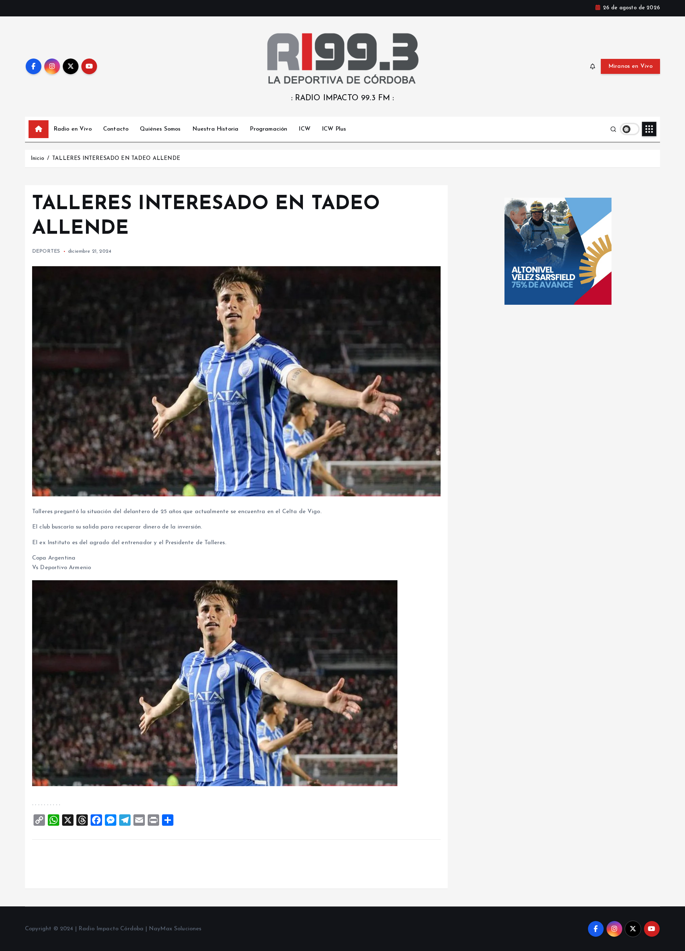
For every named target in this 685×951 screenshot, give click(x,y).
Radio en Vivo (73, 129)
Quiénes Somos (160, 129)
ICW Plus (334, 129)
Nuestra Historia (215, 129)
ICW (304, 129)
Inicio (37, 158)
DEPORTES (46, 251)
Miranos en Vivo (630, 66)
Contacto (115, 129)
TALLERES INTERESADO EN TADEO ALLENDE (116, 158)
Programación (268, 129)
